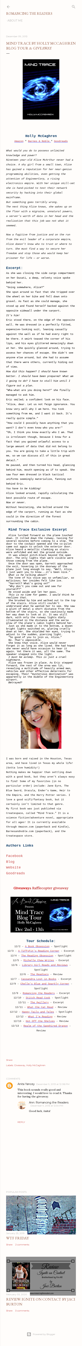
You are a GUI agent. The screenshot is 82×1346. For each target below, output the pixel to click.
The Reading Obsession (37, 955)
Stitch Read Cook (38, 997)
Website (13, 867)
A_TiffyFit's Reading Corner (38, 950)
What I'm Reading (40, 1016)
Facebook (14, 856)
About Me (15, 20)
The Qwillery (39, 1002)
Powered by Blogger (44, 1334)
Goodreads (61, 141)
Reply (21, 1122)
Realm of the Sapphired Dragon (45, 1025)
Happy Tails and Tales (38, 1011)
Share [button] (9, 1060)
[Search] (73, 6)
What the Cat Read (40, 1007)
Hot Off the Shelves (40, 1021)
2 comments (22, 1244)
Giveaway (19, 1065)
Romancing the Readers (29, 13)
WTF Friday (17, 1238)
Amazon (18, 141)
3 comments (22, 1310)
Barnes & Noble (39, 141)
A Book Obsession (37, 946)
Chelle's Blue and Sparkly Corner (44, 983)
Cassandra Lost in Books (38, 979)
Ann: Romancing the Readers (48, 1102)
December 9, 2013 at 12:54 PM (47, 1105)
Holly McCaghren (35, 1065)
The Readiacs (39, 974)
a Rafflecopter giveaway (48, 888)
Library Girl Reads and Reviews (45, 965)
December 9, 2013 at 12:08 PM (52, 1084)
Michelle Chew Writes (38, 960)
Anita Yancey (26, 1084)
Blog (10, 862)
